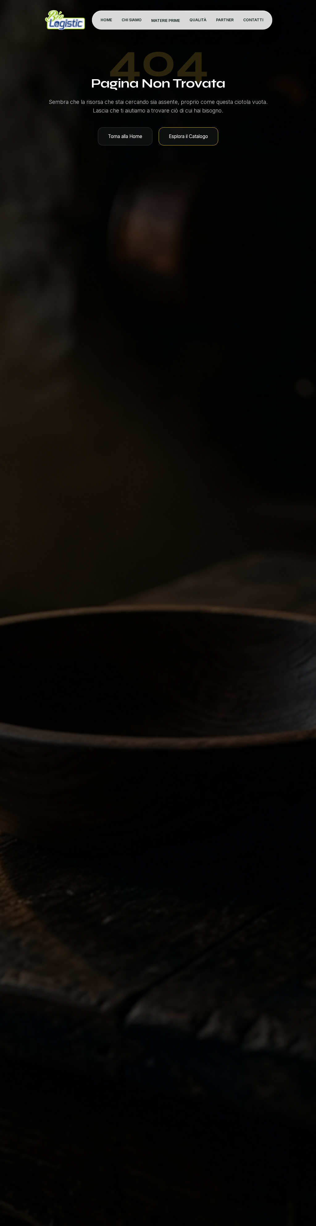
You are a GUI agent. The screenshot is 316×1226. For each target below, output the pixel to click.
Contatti (253, 20)
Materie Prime (165, 20)
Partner (225, 20)
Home (106, 20)
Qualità (197, 20)
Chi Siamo (132, 20)
